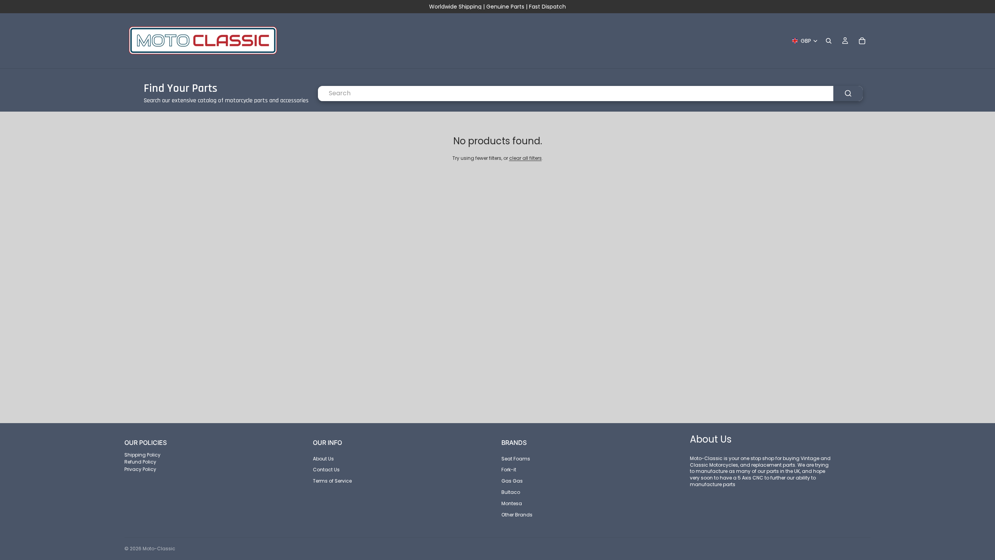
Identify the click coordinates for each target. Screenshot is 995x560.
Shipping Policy (142, 454)
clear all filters (525, 158)
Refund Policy (140, 461)
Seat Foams (515, 458)
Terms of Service (332, 481)
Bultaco (510, 492)
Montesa (511, 503)
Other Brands (516, 514)
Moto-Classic (159, 548)
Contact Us (326, 469)
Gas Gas (512, 481)
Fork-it (508, 469)
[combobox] (575, 93)
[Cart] (862, 40)
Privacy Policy (140, 469)
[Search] (828, 40)
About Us (323, 458)
